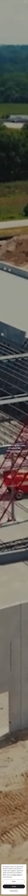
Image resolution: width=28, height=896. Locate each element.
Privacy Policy (16, 875)
